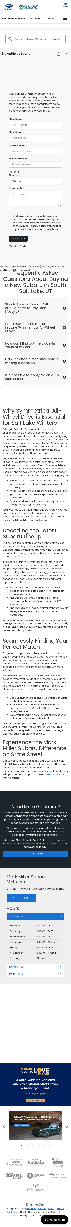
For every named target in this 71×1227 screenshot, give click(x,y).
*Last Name (15, 132)
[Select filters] (58, 54)
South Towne (13, 1211)
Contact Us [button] (21, 898)
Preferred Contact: (14, 173)
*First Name (15, 119)
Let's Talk (18, 238)
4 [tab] (38, 1146)
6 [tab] (49, 1146)
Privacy (51, 1208)
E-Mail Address (17, 145)
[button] (13, 18)
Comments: (16, 188)
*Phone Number (18, 158)
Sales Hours (16, 916)
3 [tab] (33, 1146)
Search (56, 39)
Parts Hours (16, 974)
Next (67, 1126)
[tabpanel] (35, 1125)
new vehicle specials (27, 689)
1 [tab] (22, 1146)
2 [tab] (27, 1146)
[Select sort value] (65, 54)
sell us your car (56, 774)
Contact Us (35, 853)
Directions (35, 18)
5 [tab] (44, 1146)
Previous (4, 1126)
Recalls (60, 1208)
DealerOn (31, 1208)
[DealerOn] (35, 1204)
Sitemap (42, 1208)
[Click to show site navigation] (65, 18)
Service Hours (17, 967)
